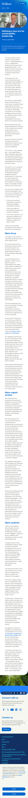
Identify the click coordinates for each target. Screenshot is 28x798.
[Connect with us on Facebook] (4, 710)
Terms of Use (22, 772)
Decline (14, 789)
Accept (14, 794)
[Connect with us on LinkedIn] (16, 710)
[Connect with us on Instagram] (20, 710)
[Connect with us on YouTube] (12, 710)
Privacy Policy (8, 773)
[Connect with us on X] (8, 710)
